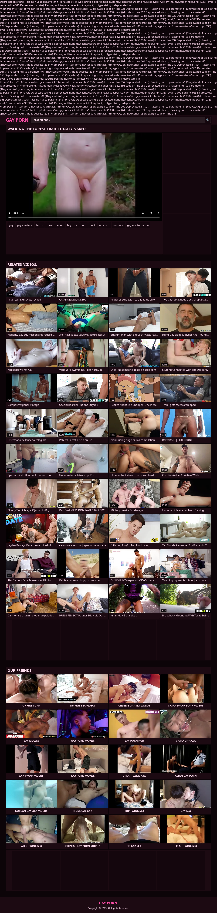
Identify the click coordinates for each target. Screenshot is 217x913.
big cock (72, 225)
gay (11, 225)
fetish (39, 225)
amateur (104, 225)
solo (83, 225)
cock (92, 225)
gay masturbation (138, 225)
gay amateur (24, 225)
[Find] (207, 120)
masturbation (55, 225)
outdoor (118, 225)
